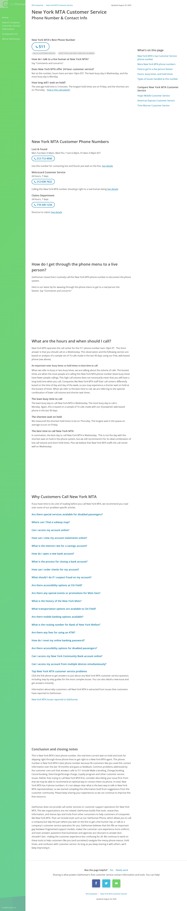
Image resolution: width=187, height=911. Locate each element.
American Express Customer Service (156, 100)
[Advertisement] (81, 115)
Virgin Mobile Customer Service (153, 95)
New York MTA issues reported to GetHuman (55, 699)
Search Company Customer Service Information (11, 26)
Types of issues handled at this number (157, 78)
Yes (111, 870)
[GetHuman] (12, 4)
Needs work (122, 870)
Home (5, 17)
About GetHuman (11, 38)
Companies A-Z (10, 33)
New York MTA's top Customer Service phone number (157, 57)
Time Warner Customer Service (153, 105)
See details (107, 165)
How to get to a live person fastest (155, 69)
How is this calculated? (58, 89)
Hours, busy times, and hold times (155, 74)
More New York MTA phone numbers (156, 64)
